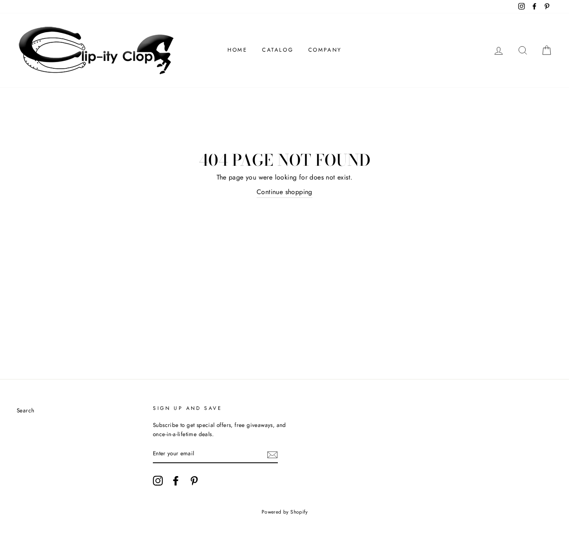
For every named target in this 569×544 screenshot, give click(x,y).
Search (25, 410)
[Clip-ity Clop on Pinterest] (194, 481)
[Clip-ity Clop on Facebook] (176, 481)
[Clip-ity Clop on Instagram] (158, 481)
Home (237, 50)
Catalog (277, 50)
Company (325, 50)
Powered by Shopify (284, 512)
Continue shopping (284, 192)
